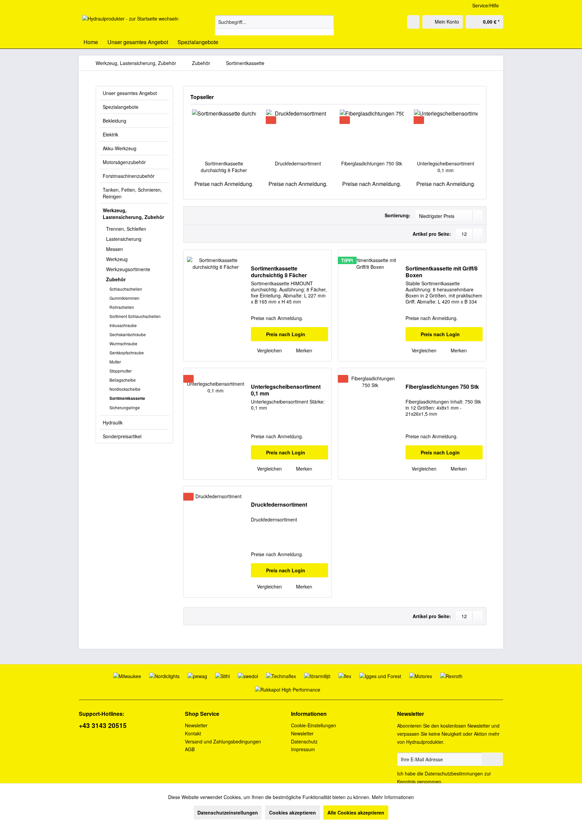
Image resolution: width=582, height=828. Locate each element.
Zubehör (116, 279)
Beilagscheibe (122, 380)
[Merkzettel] (413, 22)
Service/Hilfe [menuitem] (485, 5)
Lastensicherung (123, 238)
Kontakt (193, 733)
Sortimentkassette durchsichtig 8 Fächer (224, 166)
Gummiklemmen (124, 298)
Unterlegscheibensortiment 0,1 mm (445, 166)
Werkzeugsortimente (128, 269)
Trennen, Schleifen (126, 228)
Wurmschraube (123, 343)
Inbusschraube (123, 325)
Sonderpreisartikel (122, 436)
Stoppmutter (120, 371)
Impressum (303, 749)
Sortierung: (398, 215)
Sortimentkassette (127, 398)
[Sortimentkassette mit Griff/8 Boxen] (370, 305)
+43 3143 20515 (103, 725)
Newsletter (196, 725)
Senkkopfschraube (126, 352)
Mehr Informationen (393, 797)
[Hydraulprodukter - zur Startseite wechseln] (130, 23)
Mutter (115, 361)
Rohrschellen (121, 307)
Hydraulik (113, 422)
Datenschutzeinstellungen (227, 812)
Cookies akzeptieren (292, 812)
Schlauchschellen (125, 289)
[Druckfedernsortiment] (298, 133)
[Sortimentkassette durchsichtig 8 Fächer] (224, 133)
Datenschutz (304, 741)
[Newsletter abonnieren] (492, 759)
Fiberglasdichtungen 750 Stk (371, 163)
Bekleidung (114, 120)
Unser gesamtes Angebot (130, 93)
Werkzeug (117, 259)
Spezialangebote (120, 106)
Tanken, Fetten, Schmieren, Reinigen (132, 193)
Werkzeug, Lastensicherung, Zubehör (133, 213)
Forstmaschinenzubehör (129, 175)
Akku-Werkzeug (119, 148)
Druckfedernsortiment (298, 163)
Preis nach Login (285, 334)
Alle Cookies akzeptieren (355, 812)
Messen (114, 249)
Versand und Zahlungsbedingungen (223, 741)
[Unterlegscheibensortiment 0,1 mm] (446, 133)
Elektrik (110, 134)
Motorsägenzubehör (124, 162)
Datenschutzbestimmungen (454, 773)
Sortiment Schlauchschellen (135, 316)
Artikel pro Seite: (432, 233)
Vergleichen (269, 350)
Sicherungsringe (124, 407)
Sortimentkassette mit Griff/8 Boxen (442, 272)
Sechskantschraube (127, 334)
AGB (190, 749)
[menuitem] (274, 25)
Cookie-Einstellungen (313, 725)
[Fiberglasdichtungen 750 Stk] (372, 133)
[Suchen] (327, 22)
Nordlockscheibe (124, 389)
